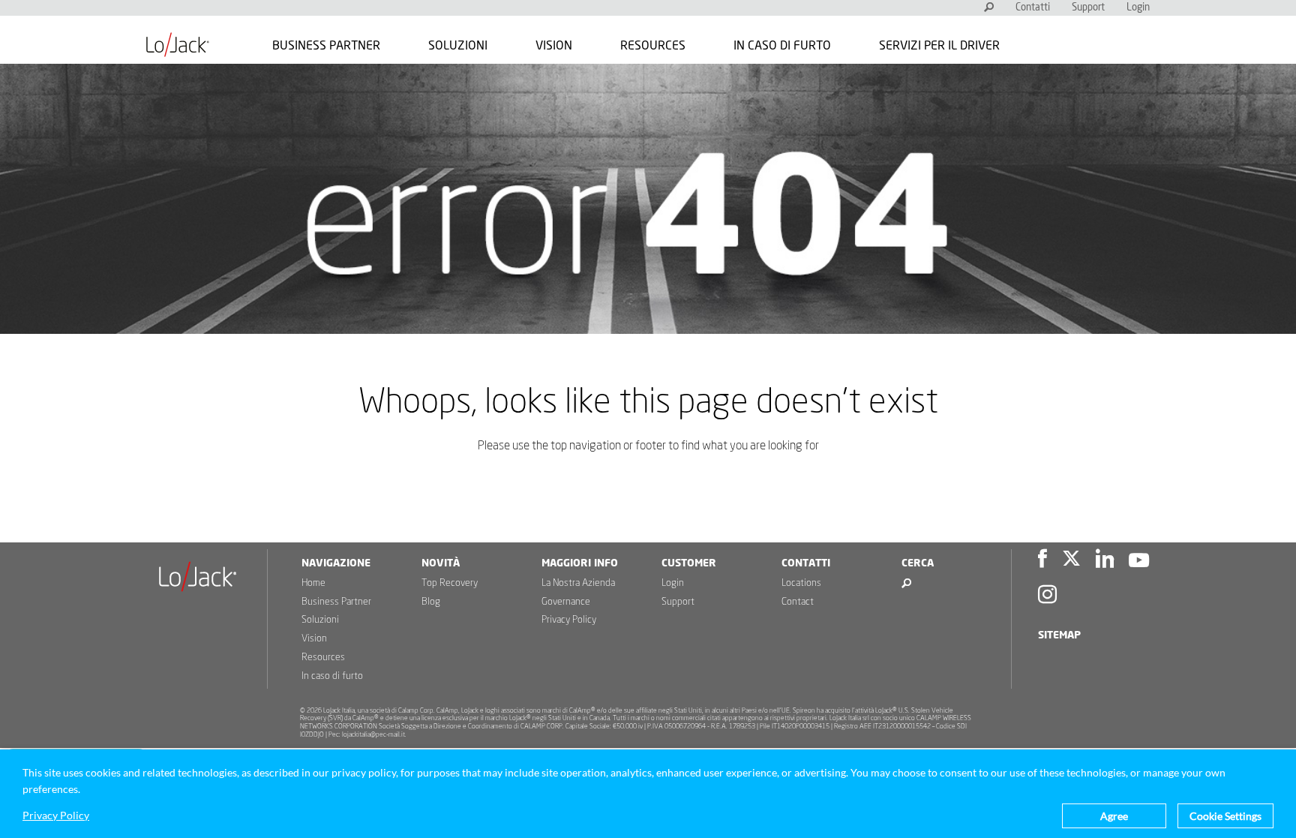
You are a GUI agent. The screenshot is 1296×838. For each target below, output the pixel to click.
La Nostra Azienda (578, 583)
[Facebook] (1042, 560)
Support (1088, 8)
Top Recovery (450, 583)
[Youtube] (1139, 560)
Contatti (1033, 8)
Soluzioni (458, 46)
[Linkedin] (1105, 560)
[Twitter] (1071, 560)
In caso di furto (782, 46)
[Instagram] (1047, 596)
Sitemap (1059, 635)
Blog (431, 602)
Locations (801, 583)
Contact (798, 602)
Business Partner (326, 46)
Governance (566, 602)
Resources (653, 46)
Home (314, 583)
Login (1138, 8)
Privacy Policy (569, 620)
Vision (554, 46)
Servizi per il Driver (939, 46)
